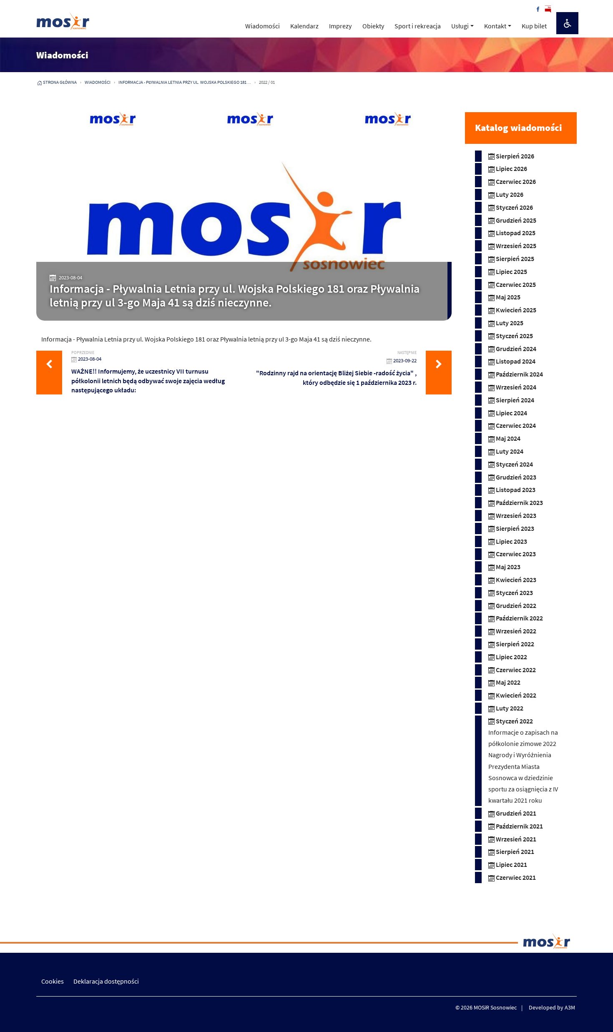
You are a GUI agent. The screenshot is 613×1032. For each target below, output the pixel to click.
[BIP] (548, 8)
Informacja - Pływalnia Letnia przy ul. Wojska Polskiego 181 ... (184, 82)
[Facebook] (538, 8)
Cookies (52, 981)
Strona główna (60, 82)
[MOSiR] (63, 20)
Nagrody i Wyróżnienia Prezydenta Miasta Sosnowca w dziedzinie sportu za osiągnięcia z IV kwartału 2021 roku (523, 777)
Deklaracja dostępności (106, 981)
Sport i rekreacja (417, 26)
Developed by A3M (552, 1007)
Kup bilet (534, 26)
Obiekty (373, 26)
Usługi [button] (460, 26)
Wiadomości (262, 26)
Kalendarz (304, 26)
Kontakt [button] (495, 26)
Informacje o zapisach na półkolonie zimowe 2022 (523, 738)
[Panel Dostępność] (567, 23)
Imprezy (340, 26)
